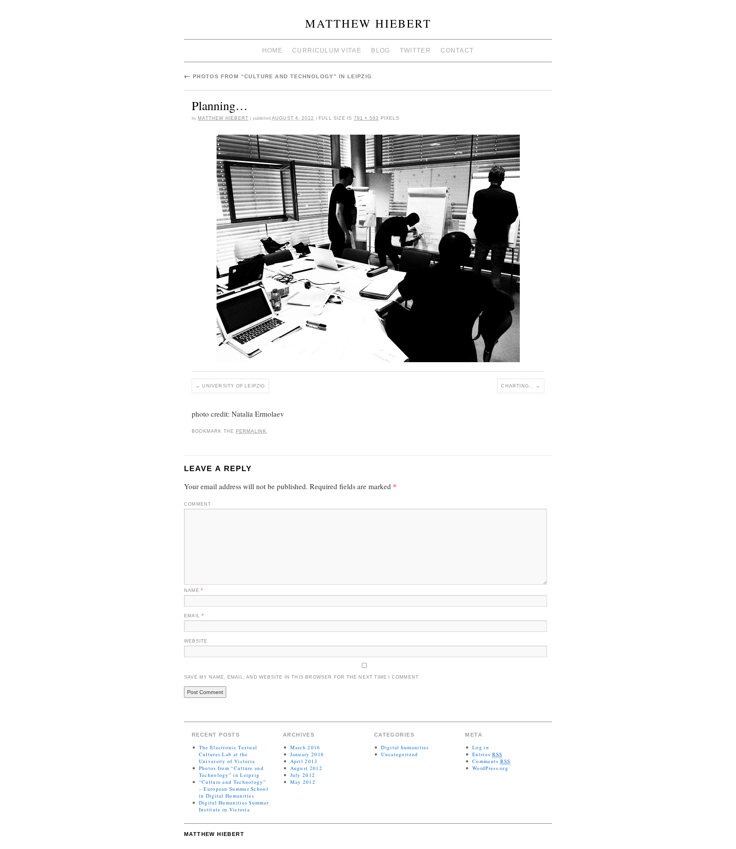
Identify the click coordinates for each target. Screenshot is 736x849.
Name (193, 590)
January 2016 (307, 754)
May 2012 (302, 781)
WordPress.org (490, 768)
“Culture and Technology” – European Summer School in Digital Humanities (233, 788)
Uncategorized (399, 754)
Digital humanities (405, 747)
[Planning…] (368, 248)
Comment (197, 504)
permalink (251, 431)
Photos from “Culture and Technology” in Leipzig (278, 76)
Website (195, 641)
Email (194, 615)
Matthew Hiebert (368, 23)
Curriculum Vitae (326, 50)
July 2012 (302, 775)
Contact (457, 50)
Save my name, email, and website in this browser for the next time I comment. (302, 677)
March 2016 (305, 747)
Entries (487, 754)
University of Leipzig (233, 386)
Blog (380, 50)
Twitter (415, 50)
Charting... (517, 386)
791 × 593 (366, 118)
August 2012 (306, 768)
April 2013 (304, 761)
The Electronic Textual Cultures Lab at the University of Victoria (228, 754)
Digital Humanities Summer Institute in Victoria (234, 806)
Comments (491, 761)
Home (272, 50)
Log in (480, 747)
